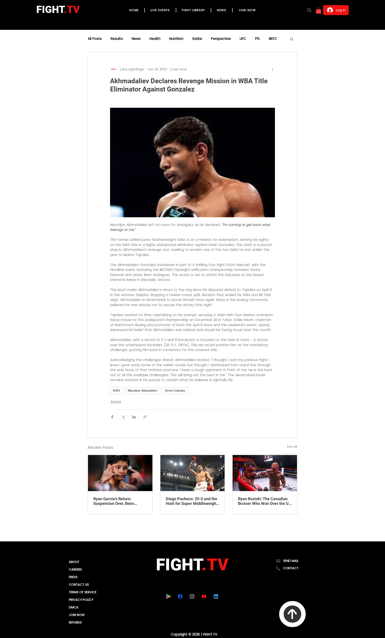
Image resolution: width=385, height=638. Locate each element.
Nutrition (176, 39)
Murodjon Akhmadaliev (143, 390)
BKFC (273, 39)
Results (117, 39)
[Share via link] (145, 417)
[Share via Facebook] (112, 417)
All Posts (95, 39)
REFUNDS (75, 622)
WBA (116, 390)
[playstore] (168, 596)
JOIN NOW (77, 615)
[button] (318, 10)
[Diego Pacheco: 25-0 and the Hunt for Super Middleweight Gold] (192, 473)
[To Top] (292, 614)
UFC (243, 39)
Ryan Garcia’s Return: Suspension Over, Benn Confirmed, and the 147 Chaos (114, 501)
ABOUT (74, 562)
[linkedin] (216, 596)
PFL (257, 39)
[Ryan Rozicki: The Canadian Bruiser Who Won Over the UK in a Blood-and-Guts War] (265, 473)
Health (154, 39)
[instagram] (192, 596)
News (136, 39)
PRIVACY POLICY (81, 599)
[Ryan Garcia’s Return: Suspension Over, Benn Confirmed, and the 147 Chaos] (120, 473)
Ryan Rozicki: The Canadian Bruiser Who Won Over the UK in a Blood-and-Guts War (264, 501)
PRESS (73, 577)
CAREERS (75, 569)
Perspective (221, 39)
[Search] (309, 10)
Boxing (116, 401)
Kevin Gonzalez (175, 390)
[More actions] (272, 69)
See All (292, 446)
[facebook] (180, 596)
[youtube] (204, 596)
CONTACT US (79, 584)
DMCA (73, 607)
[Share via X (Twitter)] (123, 417)
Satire (197, 39)
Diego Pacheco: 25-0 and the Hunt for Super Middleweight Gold (191, 501)
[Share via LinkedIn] (134, 417)
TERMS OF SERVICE (82, 592)
